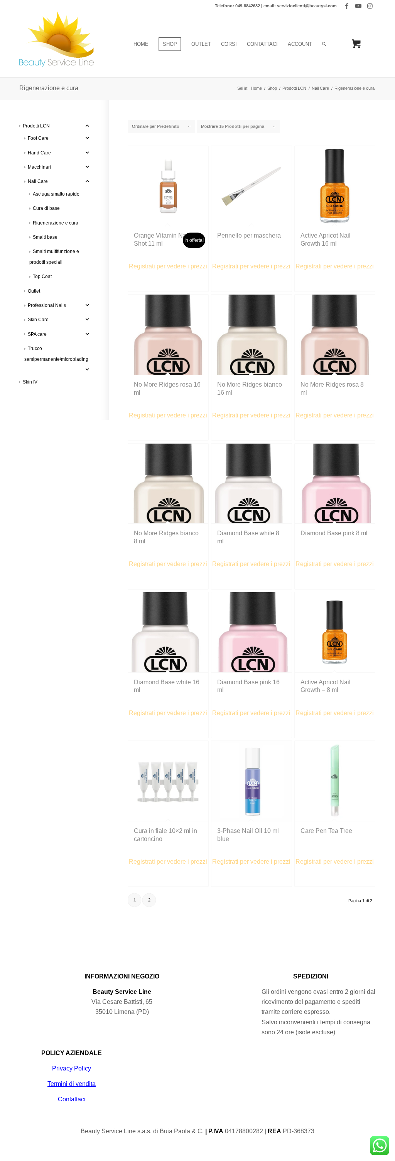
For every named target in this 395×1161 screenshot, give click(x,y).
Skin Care (38, 319)
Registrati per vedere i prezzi (168, 266)
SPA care (37, 334)
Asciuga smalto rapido (56, 194)
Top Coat (42, 276)
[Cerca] (324, 44)
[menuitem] (141, 44)
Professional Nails (47, 305)
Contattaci (72, 1099)
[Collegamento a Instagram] (370, 6)
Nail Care (38, 181)
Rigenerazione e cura (55, 223)
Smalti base (45, 237)
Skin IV (30, 382)
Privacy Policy (71, 1068)
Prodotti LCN (36, 126)
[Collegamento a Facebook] (346, 6)
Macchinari (39, 167)
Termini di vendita (71, 1084)
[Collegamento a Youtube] (358, 6)
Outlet (34, 291)
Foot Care (38, 138)
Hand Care (39, 153)
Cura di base (46, 208)
